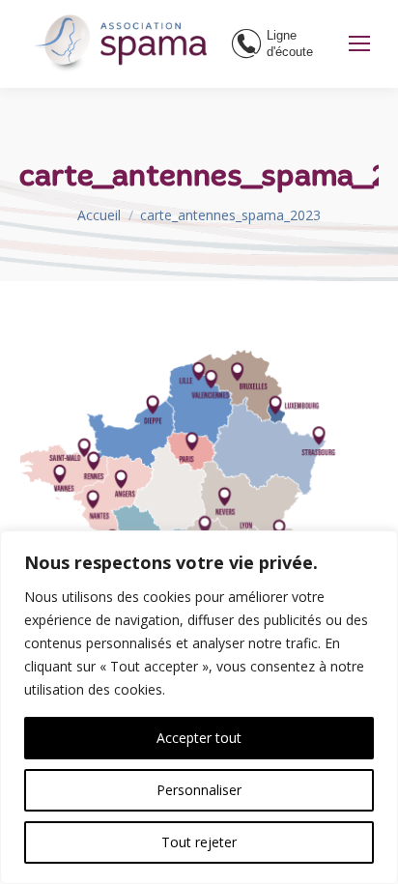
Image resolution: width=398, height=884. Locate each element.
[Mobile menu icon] (359, 43)
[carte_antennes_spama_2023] (199, 522)
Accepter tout (199, 737)
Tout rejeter (199, 842)
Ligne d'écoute (290, 43)
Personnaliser (199, 790)
